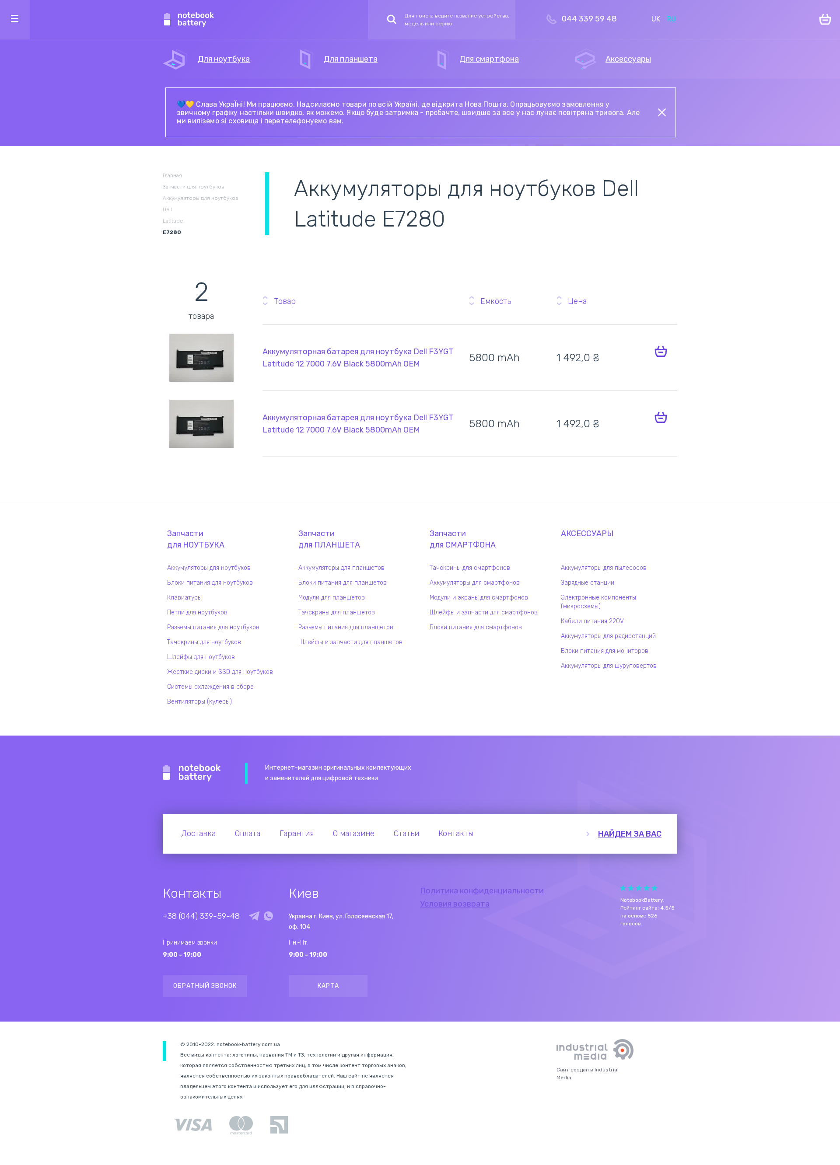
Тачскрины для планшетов (336, 612)
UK (655, 19)
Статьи (406, 833)
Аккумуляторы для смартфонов (475, 582)
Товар (285, 301)
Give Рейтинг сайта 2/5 (631, 888)
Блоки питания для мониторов (604, 651)
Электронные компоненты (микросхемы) (598, 602)
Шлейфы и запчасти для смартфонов (484, 612)
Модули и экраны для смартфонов (479, 597)
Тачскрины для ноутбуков (204, 642)
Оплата (247, 833)
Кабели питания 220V (592, 621)
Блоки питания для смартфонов (476, 627)
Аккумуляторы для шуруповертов (609, 666)
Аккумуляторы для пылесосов (604, 568)
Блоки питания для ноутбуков (210, 582)
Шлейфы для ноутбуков (201, 657)
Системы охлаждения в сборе (210, 687)
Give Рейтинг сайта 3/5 (639, 888)
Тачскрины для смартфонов (470, 568)
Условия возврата (455, 904)
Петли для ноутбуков (197, 612)
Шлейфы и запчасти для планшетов (350, 642)
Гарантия (297, 833)
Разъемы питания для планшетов (345, 627)
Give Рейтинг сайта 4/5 (647, 888)
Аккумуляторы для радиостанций (608, 636)
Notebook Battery (192, 773)
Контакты (455, 833)
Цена (577, 301)
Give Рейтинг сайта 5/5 (654, 888)
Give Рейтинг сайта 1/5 (623, 888)
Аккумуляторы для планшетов (341, 568)
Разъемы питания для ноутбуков (213, 627)
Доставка (198, 833)
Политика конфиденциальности (482, 891)
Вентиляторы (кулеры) (199, 701)
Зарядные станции (587, 582)
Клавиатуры (184, 597)
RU (671, 19)
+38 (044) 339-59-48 (201, 916)
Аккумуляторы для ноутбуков (209, 568)
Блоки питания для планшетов (342, 582)
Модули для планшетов (331, 597)
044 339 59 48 (589, 19)
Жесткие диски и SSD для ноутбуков (220, 672)
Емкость (495, 301)
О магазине (353, 833)
